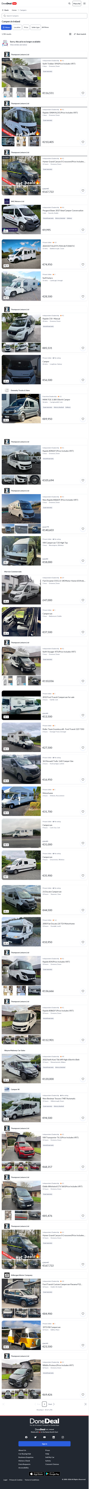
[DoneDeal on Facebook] (26, 1437)
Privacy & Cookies (15, 1480)
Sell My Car (49, 1457)
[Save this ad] (83, 93)
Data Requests (24, 1464)
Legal (5, 1480)
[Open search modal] (69, 3)
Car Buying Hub (24, 1454)
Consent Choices (52, 1464)
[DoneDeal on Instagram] (62, 1437)
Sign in (44, 1444)
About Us (22, 1450)
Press (47, 1450)
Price (26, 27)
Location (17, 27)
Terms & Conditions (32, 1480)
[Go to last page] (85, 1404)
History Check (24, 1461)
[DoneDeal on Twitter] (35, 1437)
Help (47, 1454)
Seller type (36, 27)
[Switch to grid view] (70, 34)
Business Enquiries (25, 1457)
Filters (7, 27)
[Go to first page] (4, 1404)
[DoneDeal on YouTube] (44, 1437)
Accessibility (23, 1468)
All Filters (45, 27)
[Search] (5, 16)
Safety (48, 1461)
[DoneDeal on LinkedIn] (53, 1437)
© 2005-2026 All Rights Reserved (74, 1479)
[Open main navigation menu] (84, 3)
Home (14, 10)
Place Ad (76, 4)
